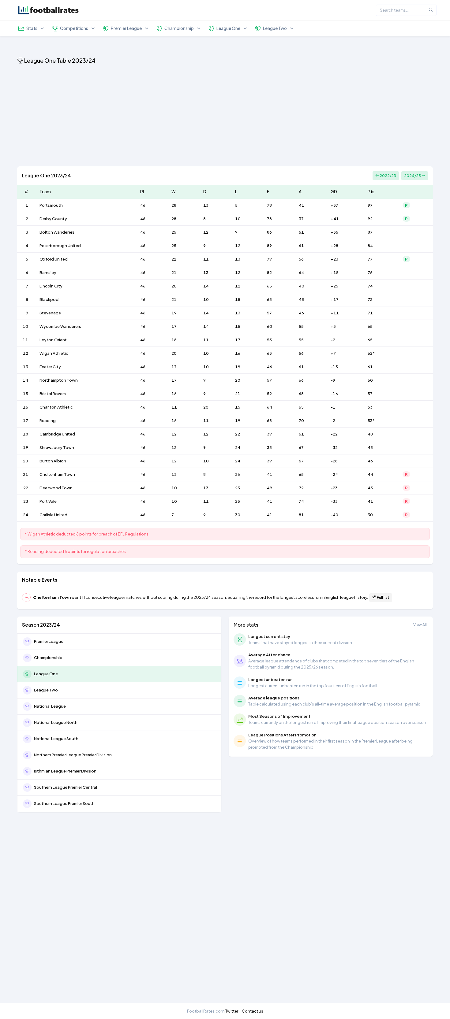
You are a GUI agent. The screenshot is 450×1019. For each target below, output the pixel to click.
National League (50, 706)
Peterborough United (60, 245)
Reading (47, 420)
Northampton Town (58, 380)
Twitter (231, 1010)
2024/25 (413, 175)
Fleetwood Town (56, 487)
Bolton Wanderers (56, 232)
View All (420, 624)
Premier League (48, 641)
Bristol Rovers (52, 393)
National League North (55, 722)
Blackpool (49, 299)
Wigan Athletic (53, 353)
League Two (46, 689)
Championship (48, 657)
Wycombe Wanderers (60, 326)
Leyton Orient (53, 339)
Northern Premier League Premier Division (73, 754)
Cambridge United (57, 434)
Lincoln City (50, 285)
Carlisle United (53, 514)
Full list (382, 597)
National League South (56, 738)
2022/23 (387, 175)
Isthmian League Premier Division (65, 771)
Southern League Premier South (64, 803)
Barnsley (47, 272)
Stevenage (50, 312)
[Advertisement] (200, 116)
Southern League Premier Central (65, 787)
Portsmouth (51, 205)
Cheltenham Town (57, 474)
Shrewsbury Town (56, 447)
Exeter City (50, 366)
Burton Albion (52, 460)
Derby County (53, 218)
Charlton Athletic (56, 407)
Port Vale (48, 501)
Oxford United (53, 259)
